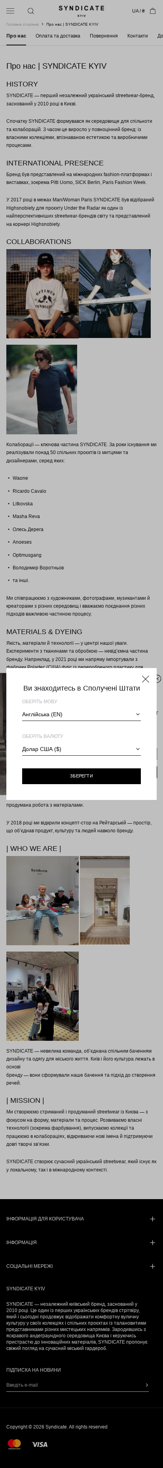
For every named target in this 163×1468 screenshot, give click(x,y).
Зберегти (81, 775)
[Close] (145, 679)
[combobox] (81, 714)
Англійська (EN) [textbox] (42, 714)
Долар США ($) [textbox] (41, 749)
